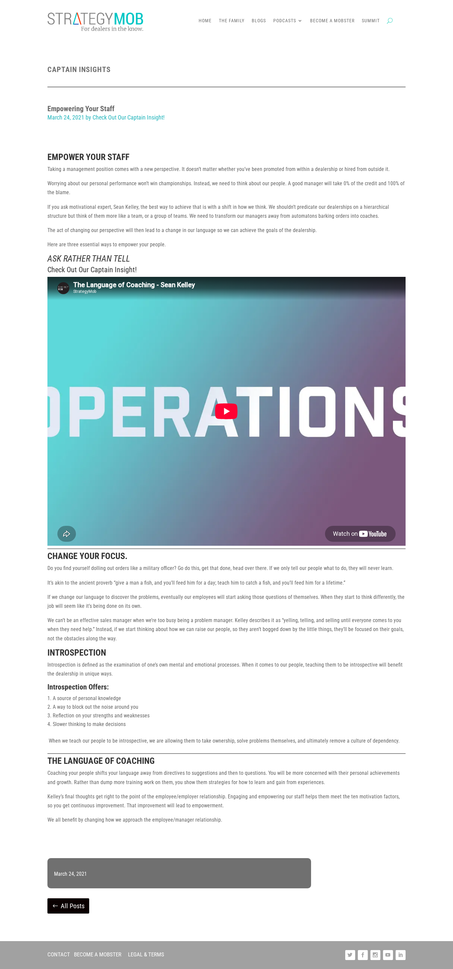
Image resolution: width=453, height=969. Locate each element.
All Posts (73, 906)
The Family (231, 20)
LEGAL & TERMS (146, 954)
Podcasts (284, 20)
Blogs (259, 20)
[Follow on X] (350, 955)
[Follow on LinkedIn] (401, 955)
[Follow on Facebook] (363, 955)
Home (205, 20)
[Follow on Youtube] (388, 955)
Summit (371, 20)
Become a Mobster (332, 20)
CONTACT (58, 954)
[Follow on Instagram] (375, 955)
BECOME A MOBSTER (97, 954)
